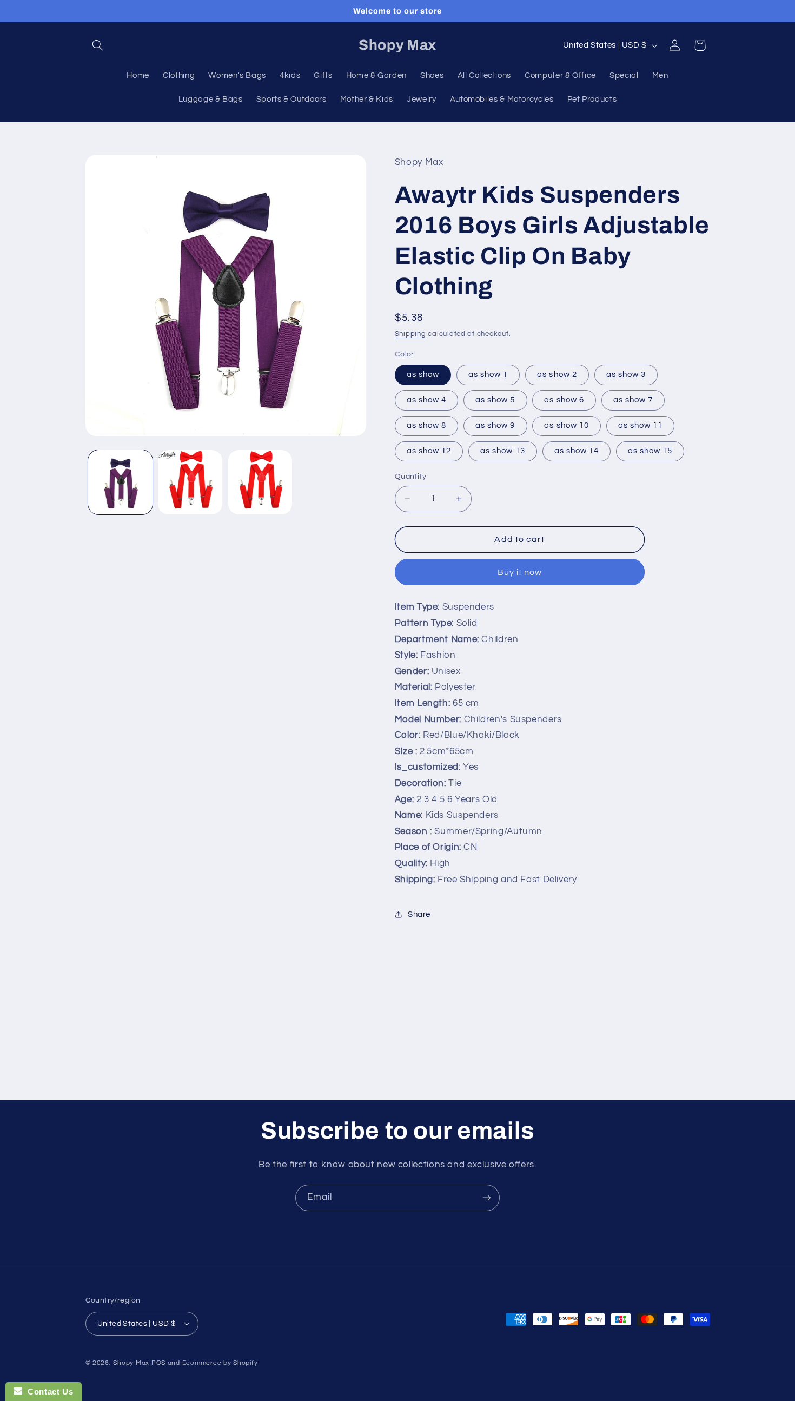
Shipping (410, 334)
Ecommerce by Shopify (220, 1362)
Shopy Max (131, 1362)
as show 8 (426, 425)
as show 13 (502, 451)
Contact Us (47, 1391)
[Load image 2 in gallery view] (190, 482)
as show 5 (495, 400)
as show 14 (576, 451)
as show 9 (495, 425)
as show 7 (633, 400)
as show (423, 375)
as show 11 (640, 425)
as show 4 (426, 400)
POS (158, 1362)
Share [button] (419, 914)
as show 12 (429, 451)
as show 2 (557, 375)
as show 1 (488, 375)
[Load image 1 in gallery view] (120, 482)
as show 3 (626, 375)
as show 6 (564, 400)
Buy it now (520, 572)
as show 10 (566, 425)
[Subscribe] (486, 1198)
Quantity (410, 476)
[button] (97, 45)
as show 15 (650, 451)
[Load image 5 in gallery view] (260, 482)
